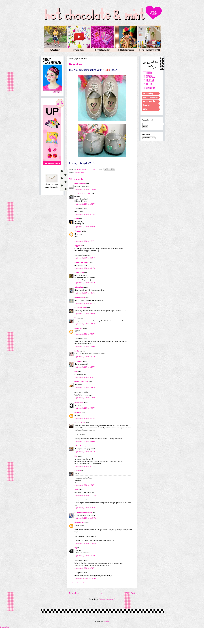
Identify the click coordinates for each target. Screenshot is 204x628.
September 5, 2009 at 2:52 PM (84, 508)
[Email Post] (100, 169)
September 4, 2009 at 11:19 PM (85, 495)
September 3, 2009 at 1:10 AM (84, 367)
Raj (75, 548)
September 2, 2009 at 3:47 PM (84, 283)
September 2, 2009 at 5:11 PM (84, 293)
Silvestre (77, 471)
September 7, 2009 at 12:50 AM (85, 556)
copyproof (78, 246)
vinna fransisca (80, 184)
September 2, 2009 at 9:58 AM (84, 227)
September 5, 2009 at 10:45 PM (85, 543)
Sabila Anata (79, 273)
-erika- (76, 490)
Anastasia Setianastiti (82, 194)
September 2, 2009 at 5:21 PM (84, 303)
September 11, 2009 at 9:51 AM (85, 578)
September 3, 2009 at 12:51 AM (85, 357)
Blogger (106, 621)
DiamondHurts (79, 297)
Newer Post (74, 593)
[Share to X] (109, 169)
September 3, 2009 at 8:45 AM (84, 408)
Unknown (77, 231)
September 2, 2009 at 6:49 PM (84, 324)
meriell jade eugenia (81, 262)
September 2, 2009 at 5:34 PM (84, 313)
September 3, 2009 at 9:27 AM (84, 418)
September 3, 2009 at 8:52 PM (84, 466)
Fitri (75, 456)
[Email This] (105, 169)
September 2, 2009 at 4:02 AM (84, 214)
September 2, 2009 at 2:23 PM (84, 258)
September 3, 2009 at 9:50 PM (84, 485)
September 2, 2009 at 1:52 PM (84, 241)
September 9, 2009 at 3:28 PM (84, 568)
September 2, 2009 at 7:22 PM (84, 334)
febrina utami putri (81, 382)
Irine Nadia (78, 361)
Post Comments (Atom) (107, 599)
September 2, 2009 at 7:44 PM (84, 346)
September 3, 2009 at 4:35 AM (84, 377)
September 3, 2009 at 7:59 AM (84, 398)
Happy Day (78, 328)
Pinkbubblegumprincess (83, 512)
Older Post (130, 593)
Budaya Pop (78, 402)
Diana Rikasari (79, 522)
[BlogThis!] (107, 169)
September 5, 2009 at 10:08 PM (85, 518)
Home (102, 593)
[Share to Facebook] (111, 169)
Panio (76, 219)
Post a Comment (78, 583)
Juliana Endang (80, 446)
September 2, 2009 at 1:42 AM (84, 204)
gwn (76, 371)
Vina (76, 318)
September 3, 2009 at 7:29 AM (84, 387)
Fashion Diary (79, 172)
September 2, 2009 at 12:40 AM (85, 189)
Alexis (106, 70)
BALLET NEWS (80, 423)
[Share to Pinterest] (114, 169)
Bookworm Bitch (80, 308)
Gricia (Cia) (78, 287)
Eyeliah (77, 351)
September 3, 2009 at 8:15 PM (84, 452)
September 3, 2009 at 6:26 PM (84, 441)
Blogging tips (4, 627)
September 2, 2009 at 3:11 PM (84, 268)
